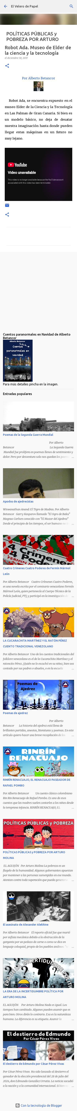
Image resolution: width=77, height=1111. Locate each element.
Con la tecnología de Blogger (41, 1105)
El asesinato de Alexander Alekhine (25, 924)
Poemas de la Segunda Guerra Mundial (28, 434)
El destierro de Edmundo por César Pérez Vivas (33, 1063)
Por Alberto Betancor (38, 78)
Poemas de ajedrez (15, 713)
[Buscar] (71, 6)
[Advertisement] (38, 289)
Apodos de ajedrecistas (18, 501)
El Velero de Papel (24, 6)
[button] (7, 66)
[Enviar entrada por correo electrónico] (7, 206)
